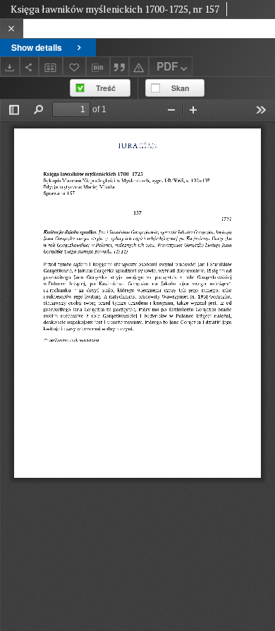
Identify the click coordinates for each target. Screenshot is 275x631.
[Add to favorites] (75, 66)
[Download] (10, 66)
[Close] (11, 28)
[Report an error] (139, 66)
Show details (36, 47)
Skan (180, 88)
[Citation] (120, 66)
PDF (167, 66)
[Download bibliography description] (98, 66)
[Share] (29, 66)
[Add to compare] (51, 66)
